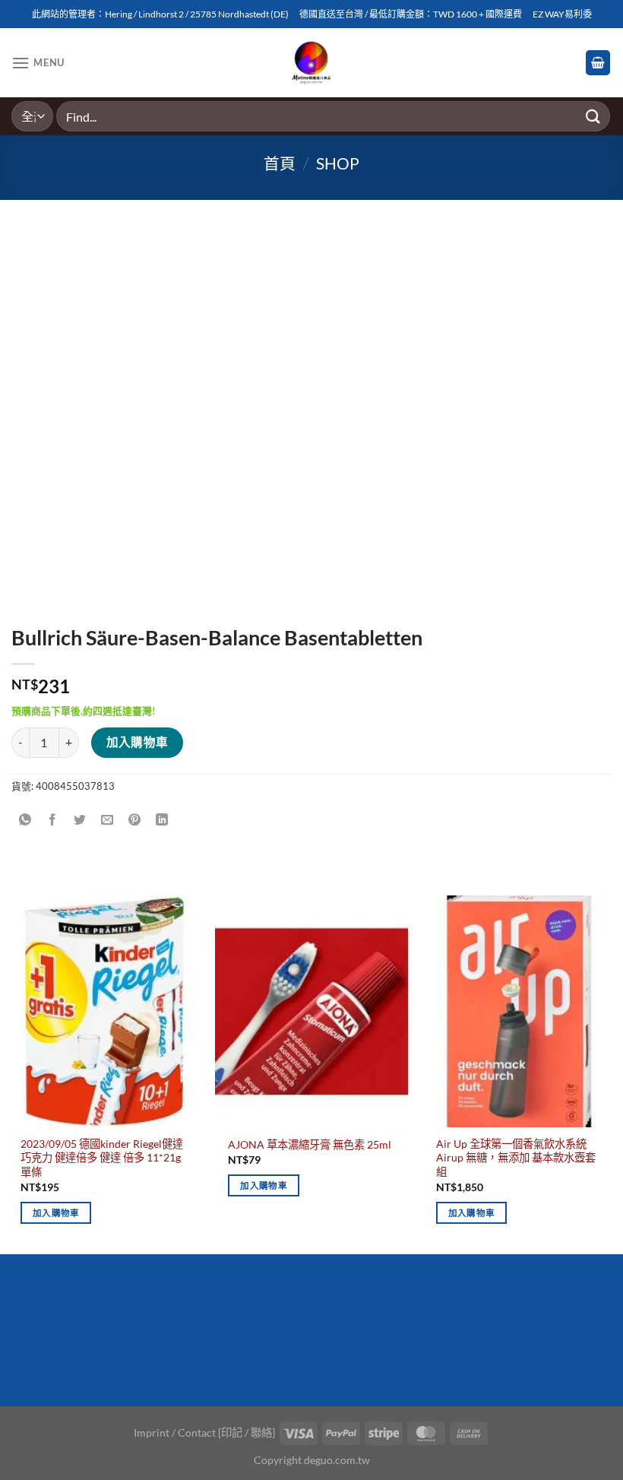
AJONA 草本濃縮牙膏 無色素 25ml (309, 1144)
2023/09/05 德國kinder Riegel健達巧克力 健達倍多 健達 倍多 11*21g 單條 (102, 1157)
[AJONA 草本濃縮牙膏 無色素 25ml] (311, 1011)
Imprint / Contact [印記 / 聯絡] (204, 1432)
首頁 (280, 163)
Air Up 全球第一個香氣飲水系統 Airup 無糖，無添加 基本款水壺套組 (516, 1157)
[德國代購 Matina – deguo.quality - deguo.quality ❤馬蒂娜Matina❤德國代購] (312, 63)
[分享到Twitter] (80, 819)
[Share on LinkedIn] (162, 819)
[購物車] (598, 62)
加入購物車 (137, 742)
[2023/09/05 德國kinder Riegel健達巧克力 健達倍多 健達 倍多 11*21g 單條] (104, 1011)
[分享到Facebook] (52, 819)
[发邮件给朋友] (107, 819)
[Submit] (593, 116)
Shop (337, 163)
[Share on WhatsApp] (25, 819)
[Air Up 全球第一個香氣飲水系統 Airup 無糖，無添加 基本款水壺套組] (518, 1011)
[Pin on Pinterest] (134, 819)
